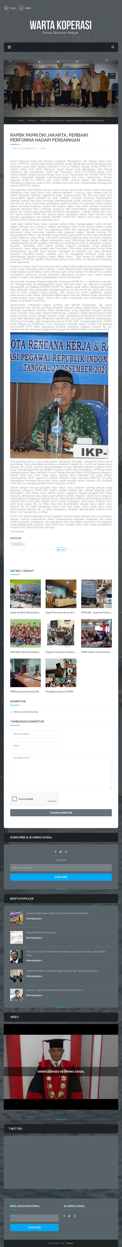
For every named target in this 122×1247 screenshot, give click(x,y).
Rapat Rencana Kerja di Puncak (63, 612)
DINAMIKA (18, 544)
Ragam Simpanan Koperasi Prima (64, 652)
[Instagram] (66, 851)
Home (21, 120)
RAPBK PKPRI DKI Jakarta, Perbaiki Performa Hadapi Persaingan (72, 120)
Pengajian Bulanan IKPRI (59, 691)
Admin (43, 148)
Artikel (32, 120)
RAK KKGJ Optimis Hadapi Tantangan (30, 652)
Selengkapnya (34, 918)
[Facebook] (55, 851)
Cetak (62, 549)
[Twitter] (60, 851)
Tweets (10, 1140)
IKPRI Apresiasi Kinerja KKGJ (25, 691)
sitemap (69, 1243)
